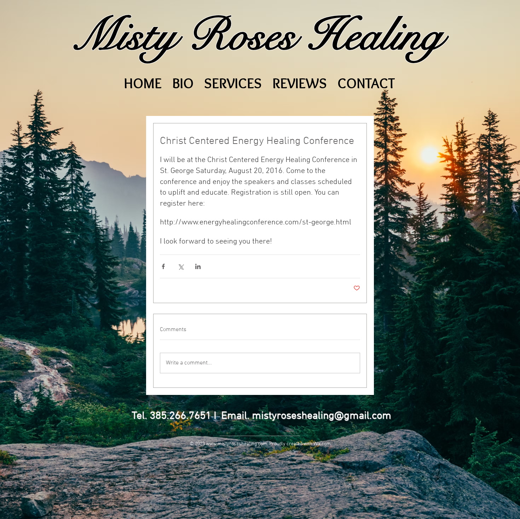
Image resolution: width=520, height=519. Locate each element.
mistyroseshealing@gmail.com (321, 416)
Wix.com (322, 444)
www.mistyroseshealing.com (236, 444)
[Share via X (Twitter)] (180, 266)
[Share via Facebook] (163, 266)
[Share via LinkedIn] (198, 266)
